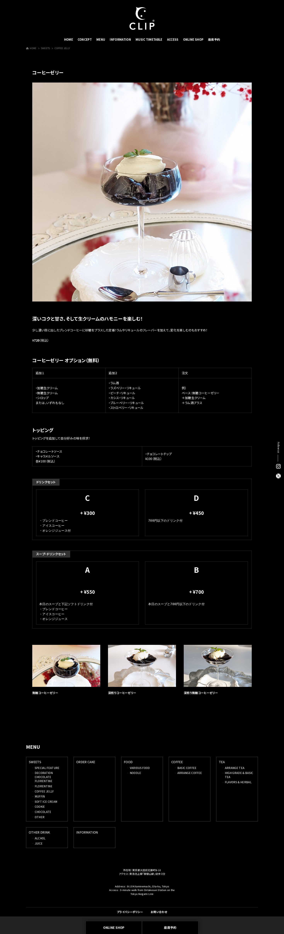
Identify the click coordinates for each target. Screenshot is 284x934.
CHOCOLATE (43, 812)
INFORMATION (87, 832)
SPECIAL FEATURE (47, 768)
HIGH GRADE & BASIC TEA (239, 775)
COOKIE (40, 807)
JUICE (39, 843)
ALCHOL (40, 838)
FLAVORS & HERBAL (238, 782)
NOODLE (135, 773)
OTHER (40, 817)
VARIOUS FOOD (140, 768)
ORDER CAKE (85, 762)
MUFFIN (40, 796)
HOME (33, 48)
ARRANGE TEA (235, 768)
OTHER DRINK (39, 832)
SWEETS (45, 48)
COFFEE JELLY (62, 48)
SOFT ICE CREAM (46, 801)
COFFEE (177, 762)
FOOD (128, 762)
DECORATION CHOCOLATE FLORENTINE (44, 777)
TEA (222, 762)
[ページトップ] (275, 925)
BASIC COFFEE (187, 768)
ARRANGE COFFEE (189, 773)
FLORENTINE (43, 786)
